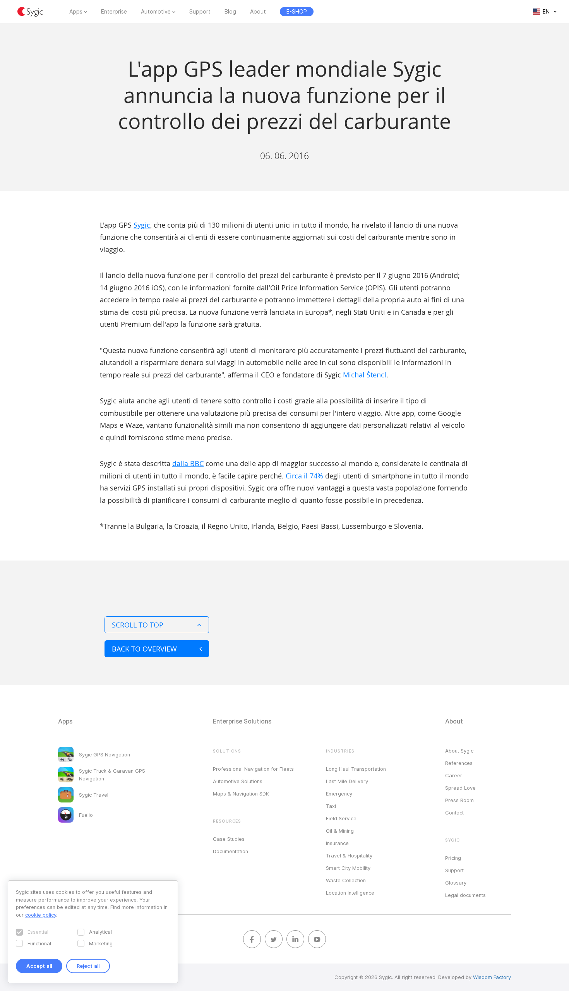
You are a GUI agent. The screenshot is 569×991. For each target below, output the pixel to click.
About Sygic (459, 751)
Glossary (455, 883)
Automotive (156, 12)
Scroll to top (137, 624)
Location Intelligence (350, 893)
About (258, 12)
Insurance (337, 843)
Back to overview (144, 648)
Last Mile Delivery (347, 781)
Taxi (331, 806)
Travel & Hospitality (349, 855)
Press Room (459, 800)
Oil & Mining (340, 831)
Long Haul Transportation (356, 769)
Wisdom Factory (492, 977)
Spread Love (460, 788)
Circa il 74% (304, 475)
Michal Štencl (364, 374)
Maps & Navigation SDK (241, 793)
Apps (75, 12)
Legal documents (465, 895)
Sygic (142, 225)
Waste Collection (346, 880)
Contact (454, 812)
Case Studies (229, 839)
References (459, 763)
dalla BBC (188, 463)
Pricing (453, 858)
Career (453, 775)
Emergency (339, 793)
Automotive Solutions (237, 781)
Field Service (341, 818)
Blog (230, 12)
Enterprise (114, 12)
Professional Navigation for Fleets (253, 769)
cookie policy (40, 915)
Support (200, 12)
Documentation (230, 851)
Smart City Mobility (348, 868)
